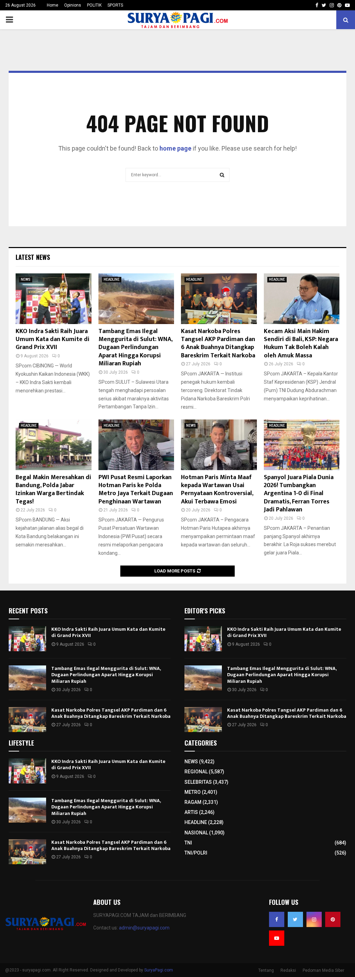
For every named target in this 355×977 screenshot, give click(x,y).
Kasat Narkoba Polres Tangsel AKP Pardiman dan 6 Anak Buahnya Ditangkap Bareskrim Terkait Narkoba (218, 343)
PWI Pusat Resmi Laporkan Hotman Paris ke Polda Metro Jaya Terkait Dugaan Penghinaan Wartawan (135, 489)
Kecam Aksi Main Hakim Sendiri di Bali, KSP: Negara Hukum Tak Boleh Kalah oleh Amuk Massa (301, 343)
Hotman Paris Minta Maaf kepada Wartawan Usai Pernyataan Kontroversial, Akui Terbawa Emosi (217, 489)
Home (52, 5)
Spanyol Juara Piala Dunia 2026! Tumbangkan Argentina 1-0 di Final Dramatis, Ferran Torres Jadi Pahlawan (299, 493)
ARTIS (191, 812)
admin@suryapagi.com (144, 928)
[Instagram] (314, 919)
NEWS (26, 279)
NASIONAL (196, 832)
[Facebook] (276, 919)
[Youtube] (276, 938)
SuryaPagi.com (158, 970)
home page (175, 148)
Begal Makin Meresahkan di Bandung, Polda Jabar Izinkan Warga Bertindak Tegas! (53, 489)
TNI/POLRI (195, 853)
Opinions (72, 5)
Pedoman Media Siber (323, 970)
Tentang (266, 970)
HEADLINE (112, 279)
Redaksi (288, 970)
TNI (188, 843)
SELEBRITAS (198, 782)
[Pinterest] (332, 919)
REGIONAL (196, 771)
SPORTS (115, 5)
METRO (192, 792)
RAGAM (192, 802)
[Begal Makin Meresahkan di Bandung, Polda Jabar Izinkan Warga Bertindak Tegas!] (54, 444)
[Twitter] (295, 919)
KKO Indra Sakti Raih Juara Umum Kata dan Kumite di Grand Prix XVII (52, 339)
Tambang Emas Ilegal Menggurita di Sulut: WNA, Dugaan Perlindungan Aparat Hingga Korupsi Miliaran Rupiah (135, 347)
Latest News (33, 257)
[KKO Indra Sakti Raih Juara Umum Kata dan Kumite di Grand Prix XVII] (54, 298)
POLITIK (94, 5)
